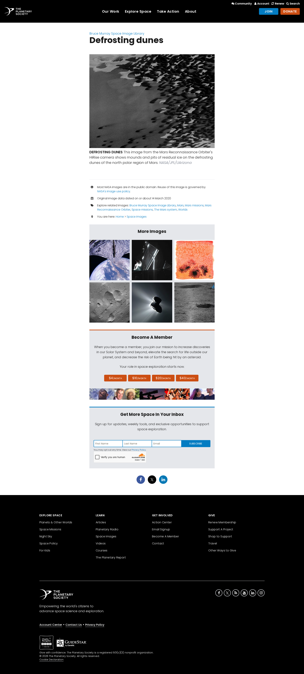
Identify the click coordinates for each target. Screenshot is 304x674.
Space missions (142, 210)
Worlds (183, 210)
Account (263, 4)
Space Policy (48, 543)
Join (269, 11)
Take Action (168, 11)
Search (295, 4)
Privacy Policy (139, 449)
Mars (180, 205)
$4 (115, 378)
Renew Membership (222, 522)
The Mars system (165, 210)
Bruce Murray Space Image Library (116, 33)
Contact (158, 543)
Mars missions (194, 205)
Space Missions (50, 529)
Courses (101, 550)
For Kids (44, 550)
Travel (212, 543)
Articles (101, 522)
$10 (139, 378)
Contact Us (73, 625)
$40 (187, 378)
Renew (279, 4)
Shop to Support (220, 536)
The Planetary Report (111, 557)
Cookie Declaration (51, 659)
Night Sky (45, 536)
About (191, 11)
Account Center (50, 625)
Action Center (162, 522)
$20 (163, 378)
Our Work (110, 11)
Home (120, 217)
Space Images (137, 217)
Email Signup (161, 529)
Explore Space (138, 11)
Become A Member (165, 536)
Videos (101, 543)
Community (243, 4)
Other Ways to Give (222, 550)
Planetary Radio (107, 529)
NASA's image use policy (113, 191)
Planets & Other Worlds (55, 522)
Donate (290, 11)
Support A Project (220, 529)
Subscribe (195, 443)
